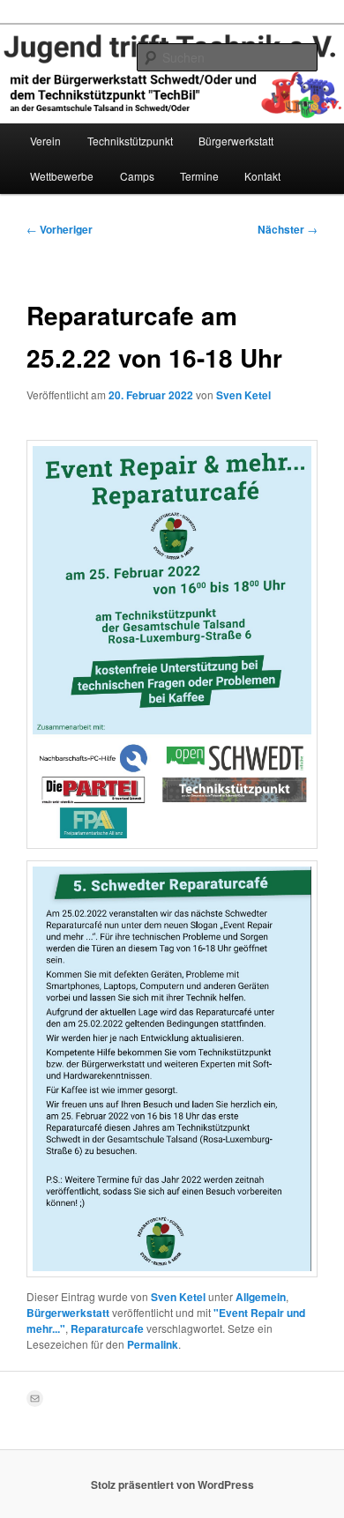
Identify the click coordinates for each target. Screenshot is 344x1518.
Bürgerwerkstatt (235, 140)
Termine (199, 175)
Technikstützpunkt (130, 140)
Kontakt (262, 175)
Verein (45, 140)
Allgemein (261, 1297)
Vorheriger (59, 229)
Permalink (152, 1344)
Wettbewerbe (61, 175)
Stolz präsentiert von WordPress (172, 1484)
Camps (137, 175)
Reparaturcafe (107, 1328)
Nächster (288, 229)
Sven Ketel (243, 395)
